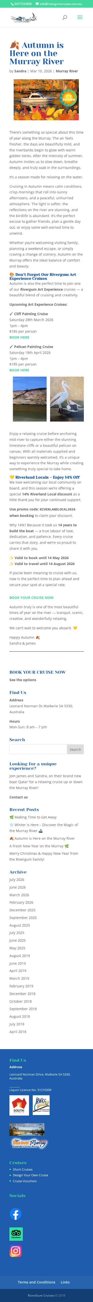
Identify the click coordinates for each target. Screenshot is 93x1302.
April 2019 (17, 970)
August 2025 (19, 925)
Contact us (18, 797)
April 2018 (17, 1031)
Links (65, 1282)
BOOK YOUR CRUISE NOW (31, 597)
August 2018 (19, 1016)
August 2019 (19, 955)
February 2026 (21, 902)
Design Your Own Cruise (30, 1175)
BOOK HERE (19, 337)
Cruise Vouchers (25, 1181)
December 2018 (22, 993)
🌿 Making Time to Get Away (33, 817)
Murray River (67, 71)
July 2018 (16, 1024)
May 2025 (17, 948)
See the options (22, 679)
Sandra (20, 71)
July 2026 (16, 879)
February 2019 (21, 986)
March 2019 (19, 978)
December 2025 (22, 910)
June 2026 (17, 887)
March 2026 (19, 895)
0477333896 (23, 4)
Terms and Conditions (36, 1282)
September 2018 (23, 1008)
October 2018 (20, 1001)
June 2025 (17, 940)
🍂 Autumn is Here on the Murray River (42, 838)
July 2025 (16, 932)
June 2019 (17, 963)
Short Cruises (22, 1169)
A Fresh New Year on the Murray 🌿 (39, 846)
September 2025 (23, 917)
